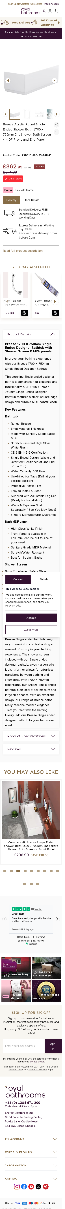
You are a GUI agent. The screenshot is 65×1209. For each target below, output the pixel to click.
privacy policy (37, 1061)
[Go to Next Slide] (58, 22)
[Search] (44, 11)
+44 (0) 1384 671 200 (22, 1102)
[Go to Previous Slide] (3, 22)
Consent (18, 579)
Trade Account (51, 4)
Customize (31, 629)
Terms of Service (38, 1069)
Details (44, 579)
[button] (7, 301)
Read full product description (23, 250)
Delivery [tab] (11, 200)
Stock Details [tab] (31, 200)
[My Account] (50, 11)
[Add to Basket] (24, 313)
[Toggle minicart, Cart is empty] (56, 11)
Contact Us (36, 4)
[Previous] (8, 80)
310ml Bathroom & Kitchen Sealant (46, 303)
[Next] (54, 80)
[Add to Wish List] (56, 132)
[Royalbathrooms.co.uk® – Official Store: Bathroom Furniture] (31, 10)
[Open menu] (5, 11)
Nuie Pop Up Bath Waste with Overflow (15, 303)
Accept (31, 617)
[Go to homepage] (31, 1091)
